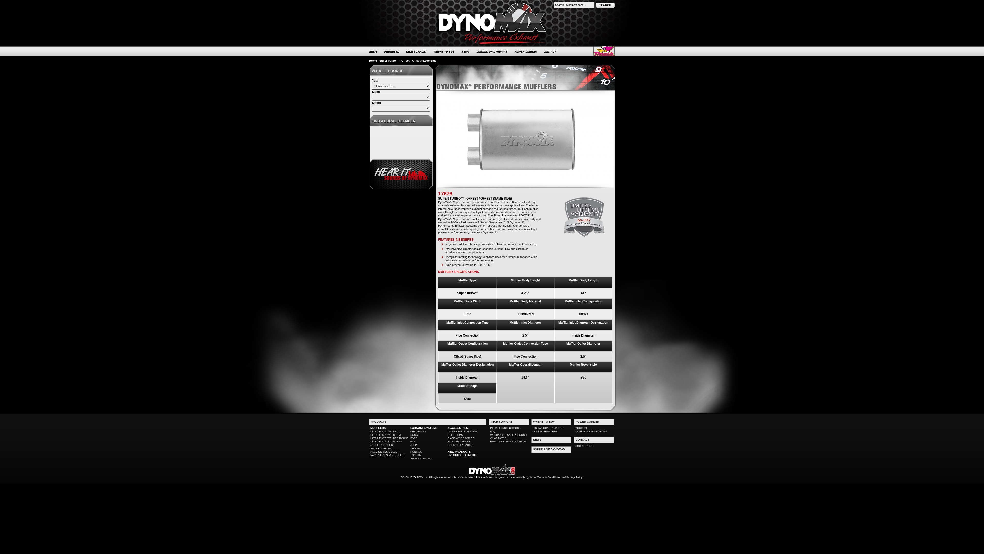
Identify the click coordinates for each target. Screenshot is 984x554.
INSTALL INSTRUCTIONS (505, 428)
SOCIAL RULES (584, 445)
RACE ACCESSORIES (461, 438)
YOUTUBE (581, 428)
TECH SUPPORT (416, 51)
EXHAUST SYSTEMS (423, 427)
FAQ (492, 431)
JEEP (413, 444)
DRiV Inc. (422, 477)
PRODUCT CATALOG (462, 455)
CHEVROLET (418, 431)
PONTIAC (416, 451)
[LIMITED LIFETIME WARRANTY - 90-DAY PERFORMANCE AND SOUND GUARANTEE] (584, 199)
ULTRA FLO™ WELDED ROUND (389, 438)
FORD (413, 438)
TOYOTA (415, 455)
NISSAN (415, 448)
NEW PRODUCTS (459, 451)
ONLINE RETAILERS (545, 431)
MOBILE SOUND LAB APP (591, 431)
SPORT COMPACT (421, 458)
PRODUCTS (391, 51)
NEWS (465, 51)
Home (373, 60)
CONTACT (550, 51)
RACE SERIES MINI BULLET (387, 455)
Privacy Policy (574, 477)
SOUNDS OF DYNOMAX (492, 51)
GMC (413, 441)
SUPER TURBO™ (381, 448)
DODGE (415, 434)
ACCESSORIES (458, 427)
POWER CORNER (525, 51)
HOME (373, 51)
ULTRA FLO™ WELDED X (385, 434)
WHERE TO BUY (444, 51)
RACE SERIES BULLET (384, 451)
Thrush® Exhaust (604, 51)
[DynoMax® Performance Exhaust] (492, 3)
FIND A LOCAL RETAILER (548, 428)
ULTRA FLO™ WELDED (384, 431)
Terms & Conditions (548, 477)
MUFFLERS (378, 427)
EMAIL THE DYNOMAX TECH (508, 441)
